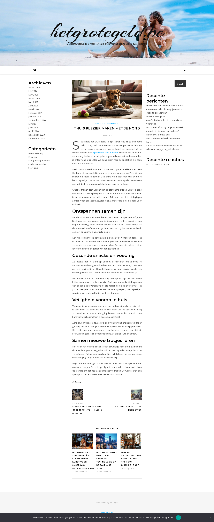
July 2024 (33, 123)
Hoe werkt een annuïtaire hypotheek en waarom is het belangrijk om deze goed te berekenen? (164, 109)
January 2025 (34, 116)
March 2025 (34, 109)
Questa (78, 382)
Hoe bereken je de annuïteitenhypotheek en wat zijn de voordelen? (164, 120)
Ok (178, 517)
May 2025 (33, 101)
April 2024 (33, 131)
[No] (210, 517)
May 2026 (33, 94)
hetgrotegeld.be (107, 31)
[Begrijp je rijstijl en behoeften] (136, 394)
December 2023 (36, 134)
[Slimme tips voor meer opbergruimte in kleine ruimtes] (77, 394)
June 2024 (33, 127)
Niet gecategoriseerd (39, 160)
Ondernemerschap (37, 164)
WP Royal (114, 502)
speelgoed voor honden (105, 152)
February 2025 (35, 112)
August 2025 (34, 98)
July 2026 (33, 91)
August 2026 (34, 87)
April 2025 (33, 105)
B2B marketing (35, 153)
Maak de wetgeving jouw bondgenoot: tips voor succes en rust (131, 458)
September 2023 (37, 138)
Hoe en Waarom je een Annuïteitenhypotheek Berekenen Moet (163, 138)
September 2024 (37, 120)
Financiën (32, 156)
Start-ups (33, 167)
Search (180, 84)
